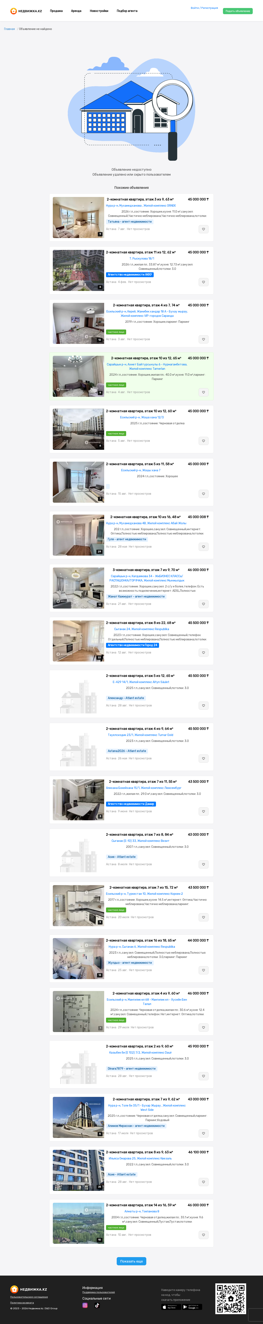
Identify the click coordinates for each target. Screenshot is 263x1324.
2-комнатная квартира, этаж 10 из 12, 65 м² (146, 358)
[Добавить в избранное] (204, 229)
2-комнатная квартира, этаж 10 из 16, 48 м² (145, 517)
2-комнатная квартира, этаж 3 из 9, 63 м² (140, 199)
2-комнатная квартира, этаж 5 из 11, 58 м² (140, 464)
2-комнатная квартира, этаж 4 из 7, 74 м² (146, 305)
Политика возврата (22, 1302)
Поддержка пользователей (98, 1292)
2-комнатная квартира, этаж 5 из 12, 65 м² (140, 676)
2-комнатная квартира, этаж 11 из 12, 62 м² (141, 252)
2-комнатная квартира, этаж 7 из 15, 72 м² (144, 887)
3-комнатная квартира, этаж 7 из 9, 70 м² (146, 570)
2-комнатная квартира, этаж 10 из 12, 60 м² (141, 411)
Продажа (56, 11)
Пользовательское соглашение (29, 1296)
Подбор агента (127, 11)
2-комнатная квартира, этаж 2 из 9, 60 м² (139, 1046)
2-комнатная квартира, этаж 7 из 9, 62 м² (146, 1099)
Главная (9, 29)
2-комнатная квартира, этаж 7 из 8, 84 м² (139, 835)
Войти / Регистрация (204, 7)
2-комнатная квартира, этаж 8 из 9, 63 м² (139, 1152)
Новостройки (99, 11)
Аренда (76, 11)
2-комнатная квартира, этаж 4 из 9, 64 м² (139, 729)
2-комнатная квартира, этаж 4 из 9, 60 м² (146, 993)
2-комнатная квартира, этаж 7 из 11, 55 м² (143, 782)
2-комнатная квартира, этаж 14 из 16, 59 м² (141, 1205)
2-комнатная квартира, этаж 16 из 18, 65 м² (141, 940)
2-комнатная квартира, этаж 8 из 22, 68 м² (140, 623)
